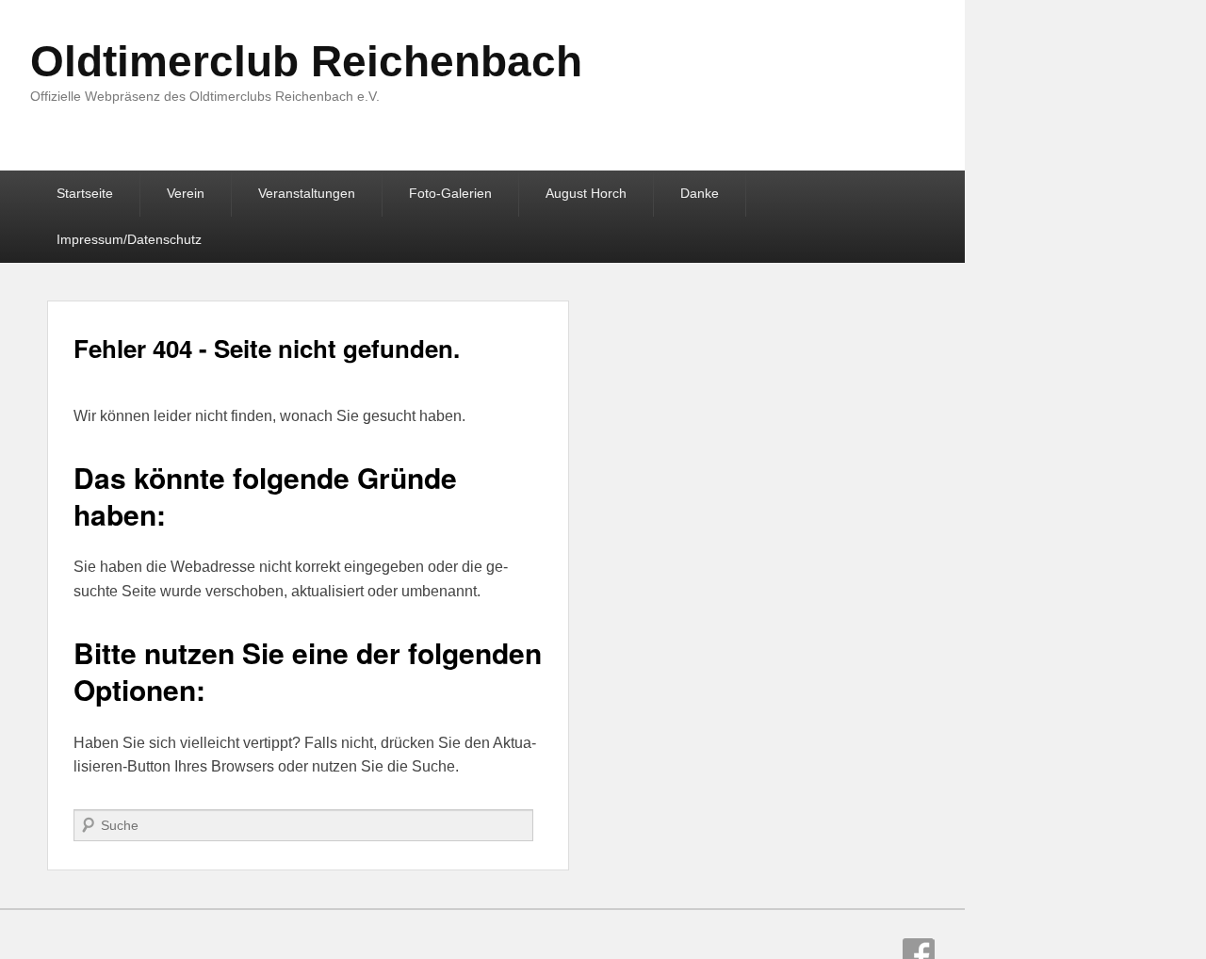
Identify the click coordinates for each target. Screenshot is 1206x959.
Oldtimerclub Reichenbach (306, 61)
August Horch (586, 193)
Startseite (85, 193)
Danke (699, 193)
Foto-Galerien (450, 193)
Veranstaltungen (306, 193)
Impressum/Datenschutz (129, 239)
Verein (185, 193)
